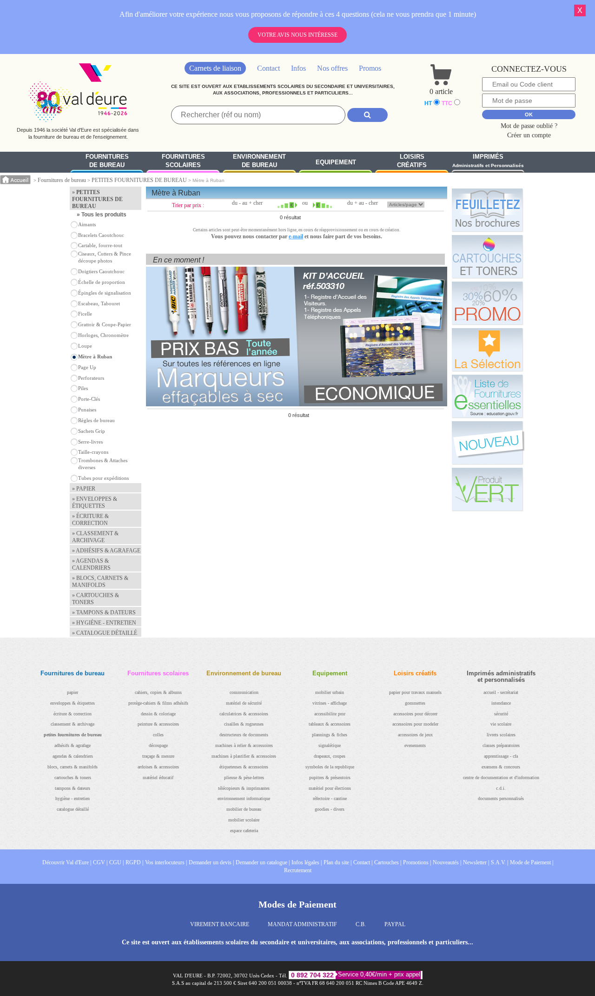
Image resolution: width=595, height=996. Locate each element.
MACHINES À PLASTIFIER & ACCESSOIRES (244, 756)
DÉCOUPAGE (158, 745)
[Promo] (487, 303)
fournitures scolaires (183, 161)
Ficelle (85, 313)
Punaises (87, 409)
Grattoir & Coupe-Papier (104, 324)
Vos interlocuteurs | (166, 862)
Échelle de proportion (101, 282)
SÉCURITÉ (501, 713)
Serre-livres (90, 441)
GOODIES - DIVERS (329, 809)
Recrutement (297, 870)
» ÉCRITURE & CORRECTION (90, 519)
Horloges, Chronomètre (103, 335)
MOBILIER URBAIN (329, 692)
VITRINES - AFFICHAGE (329, 703)
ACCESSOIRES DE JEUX (415, 734)
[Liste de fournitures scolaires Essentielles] (487, 396)
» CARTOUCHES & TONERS (95, 599)
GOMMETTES (415, 703)
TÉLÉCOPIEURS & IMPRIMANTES (244, 788)
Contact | (362, 862)
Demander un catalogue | (263, 862)
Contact (268, 68)
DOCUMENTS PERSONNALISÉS (501, 798)
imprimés (488, 160)
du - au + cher (247, 203)
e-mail (296, 236)
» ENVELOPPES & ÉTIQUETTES (94, 502)
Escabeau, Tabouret (99, 303)
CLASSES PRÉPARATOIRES (501, 745)
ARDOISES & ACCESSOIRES (158, 766)
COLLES (158, 734)
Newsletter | (476, 862)
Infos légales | (306, 862)
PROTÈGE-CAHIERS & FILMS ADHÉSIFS (158, 703)
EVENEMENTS (415, 745)
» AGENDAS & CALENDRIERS (91, 564)
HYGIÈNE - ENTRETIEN (72, 798)
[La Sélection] (487, 349)
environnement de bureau (259, 161)
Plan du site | (337, 862)
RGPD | (134, 862)
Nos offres (332, 68)
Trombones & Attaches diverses (102, 464)
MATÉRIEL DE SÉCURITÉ (244, 703)
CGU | (116, 862)
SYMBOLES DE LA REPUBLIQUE (329, 766)
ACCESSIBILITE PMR (329, 713)
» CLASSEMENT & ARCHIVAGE (95, 537)
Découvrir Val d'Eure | (66, 862)
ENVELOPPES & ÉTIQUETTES (72, 703)
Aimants (87, 224)
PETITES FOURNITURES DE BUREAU (139, 180)
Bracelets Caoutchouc (101, 235)
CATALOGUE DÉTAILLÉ (73, 809)
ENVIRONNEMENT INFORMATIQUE (244, 798)
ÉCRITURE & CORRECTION (72, 713)
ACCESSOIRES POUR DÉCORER (415, 713)
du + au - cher (362, 203)
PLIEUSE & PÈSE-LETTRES (244, 777)
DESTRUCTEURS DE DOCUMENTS (243, 734)
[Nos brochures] (487, 210)
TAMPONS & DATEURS (72, 788)
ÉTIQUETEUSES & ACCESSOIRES (243, 766)
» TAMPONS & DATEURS (104, 612)
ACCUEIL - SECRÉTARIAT (500, 692)
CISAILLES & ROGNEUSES (244, 724)
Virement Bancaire (219, 924)
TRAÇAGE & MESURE (158, 756)
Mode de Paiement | (531, 862)
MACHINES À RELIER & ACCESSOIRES (244, 745)
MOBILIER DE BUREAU (243, 809)
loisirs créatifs (412, 161)
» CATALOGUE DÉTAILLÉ (104, 633)
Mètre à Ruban (95, 356)
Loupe (85, 346)
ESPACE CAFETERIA (244, 830)
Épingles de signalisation (104, 293)
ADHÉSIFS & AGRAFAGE (72, 745)
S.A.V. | (499, 862)
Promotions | (417, 862)
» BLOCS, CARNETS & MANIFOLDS (100, 581)
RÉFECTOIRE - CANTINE (330, 798)
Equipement (336, 162)
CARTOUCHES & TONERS (72, 777)
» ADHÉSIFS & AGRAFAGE (106, 550)
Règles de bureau (96, 420)
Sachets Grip (91, 431)
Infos (298, 68)
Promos (370, 68)
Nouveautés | (447, 862)
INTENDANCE (501, 703)
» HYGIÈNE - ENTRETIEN (104, 622)
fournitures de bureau (107, 161)
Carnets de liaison (215, 68)
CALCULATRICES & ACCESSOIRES (243, 713)
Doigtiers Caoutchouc (101, 271)
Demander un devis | (211, 862)
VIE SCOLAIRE (500, 724)
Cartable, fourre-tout (100, 245)
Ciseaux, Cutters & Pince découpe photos (104, 257)
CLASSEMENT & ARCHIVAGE (72, 724)
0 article (441, 91)
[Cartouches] (487, 256)
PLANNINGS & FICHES (329, 734)
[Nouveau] (487, 442)
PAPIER (72, 692)
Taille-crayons (93, 452)
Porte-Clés (89, 399)
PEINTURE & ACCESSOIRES (158, 724)
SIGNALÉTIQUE (329, 745)
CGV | (100, 862)
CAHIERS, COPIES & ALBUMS (158, 692)
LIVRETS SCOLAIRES (501, 734)
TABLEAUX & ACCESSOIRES (329, 724)
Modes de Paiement (297, 904)
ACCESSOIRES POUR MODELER (415, 724)
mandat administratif (302, 924)
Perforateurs (91, 378)
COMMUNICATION (244, 692)
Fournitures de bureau (62, 180)
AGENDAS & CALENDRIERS (73, 756)
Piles (83, 388)
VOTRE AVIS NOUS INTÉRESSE (297, 35)
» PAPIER (83, 488)
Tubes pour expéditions (103, 478)
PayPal (394, 924)
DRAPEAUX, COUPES (329, 756)
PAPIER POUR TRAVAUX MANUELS (415, 692)
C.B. (361, 924)
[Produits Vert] (487, 489)
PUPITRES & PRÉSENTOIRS (329, 777)
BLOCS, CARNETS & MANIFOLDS (72, 766)
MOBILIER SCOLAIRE (243, 819)
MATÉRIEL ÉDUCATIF (158, 777)
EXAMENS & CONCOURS (501, 766)
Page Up (87, 367)
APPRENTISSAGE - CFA (501, 756)
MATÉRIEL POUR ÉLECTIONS (330, 788)
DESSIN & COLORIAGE (158, 713)
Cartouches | (387, 862)
